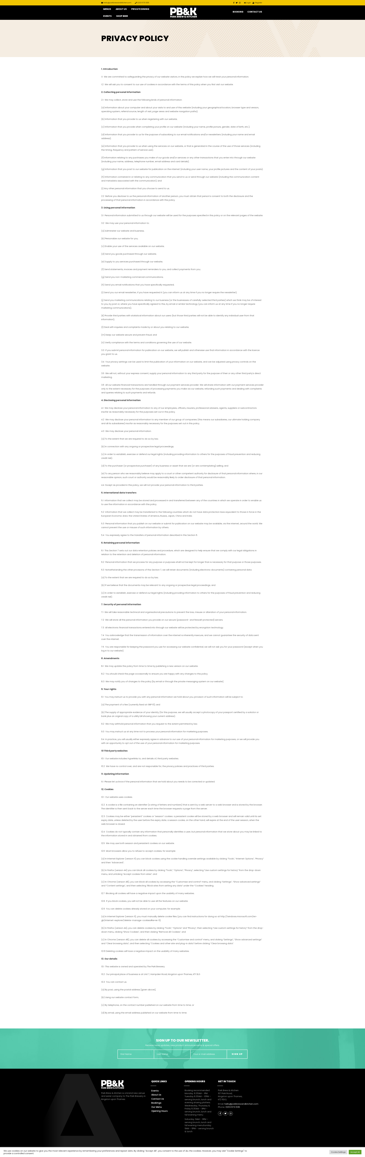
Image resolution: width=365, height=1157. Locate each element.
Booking (238, 11)
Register (258, 2)
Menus (107, 9)
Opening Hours (159, 1110)
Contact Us (254, 11)
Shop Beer (122, 16)
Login (248, 2)
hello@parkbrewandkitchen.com (117, 2)
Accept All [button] (355, 1152)
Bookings (156, 1102)
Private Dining (140, 9)
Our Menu (156, 1106)
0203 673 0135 (143, 2)
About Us (121, 9)
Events (107, 16)
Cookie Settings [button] (338, 1152)
